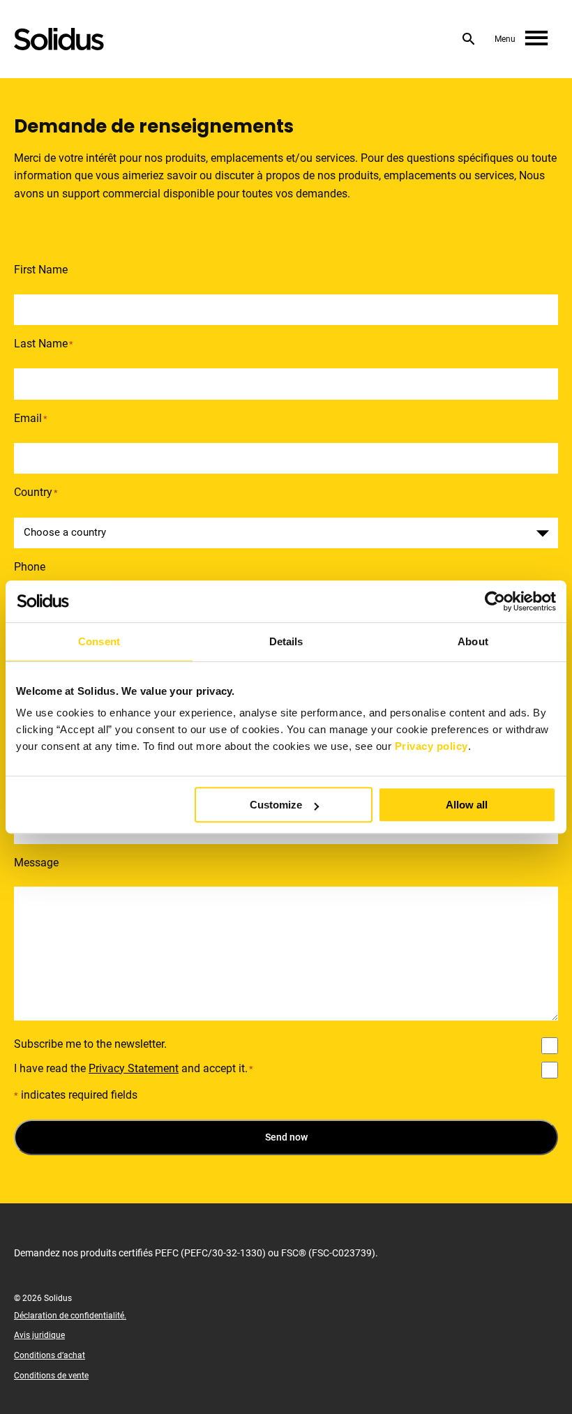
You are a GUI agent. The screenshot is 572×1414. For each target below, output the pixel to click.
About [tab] (473, 641)
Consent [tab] (99, 641)
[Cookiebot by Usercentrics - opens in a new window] (495, 601)
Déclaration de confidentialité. (70, 1316)
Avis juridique (39, 1335)
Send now (286, 1137)
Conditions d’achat (49, 1355)
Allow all (467, 805)
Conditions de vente (51, 1376)
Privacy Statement (134, 1068)
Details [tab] (286, 641)
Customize (276, 805)
